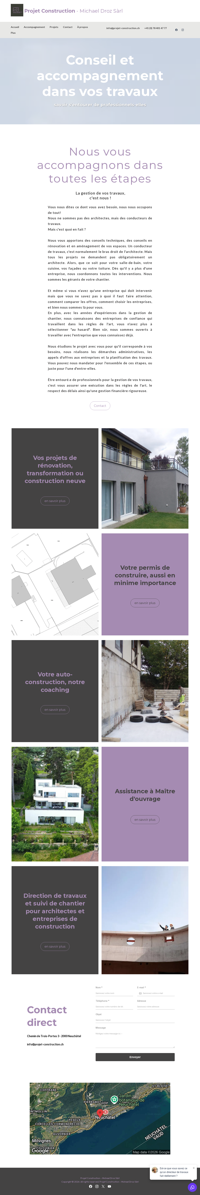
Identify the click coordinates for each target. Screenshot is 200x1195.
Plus (13, 32)
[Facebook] (176, 30)
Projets (54, 26)
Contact (67, 26)
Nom (99, 987)
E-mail (141, 987)
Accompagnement (34, 26)
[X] (103, 1186)
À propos (82, 26)
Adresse (141, 1001)
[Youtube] (109, 1186)
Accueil (15, 26)
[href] (100, 1118)
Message (101, 1027)
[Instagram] (183, 30)
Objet (99, 1014)
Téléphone (102, 1001)
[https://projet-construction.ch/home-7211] (17, 10)
